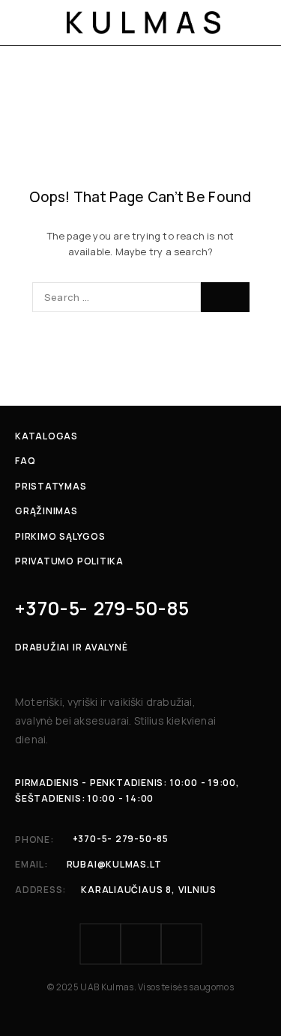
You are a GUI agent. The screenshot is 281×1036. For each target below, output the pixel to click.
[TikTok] (181, 944)
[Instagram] (141, 944)
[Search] (225, 297)
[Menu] (24, 22)
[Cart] (260, 22)
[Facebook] (100, 944)
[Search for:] (116, 297)
